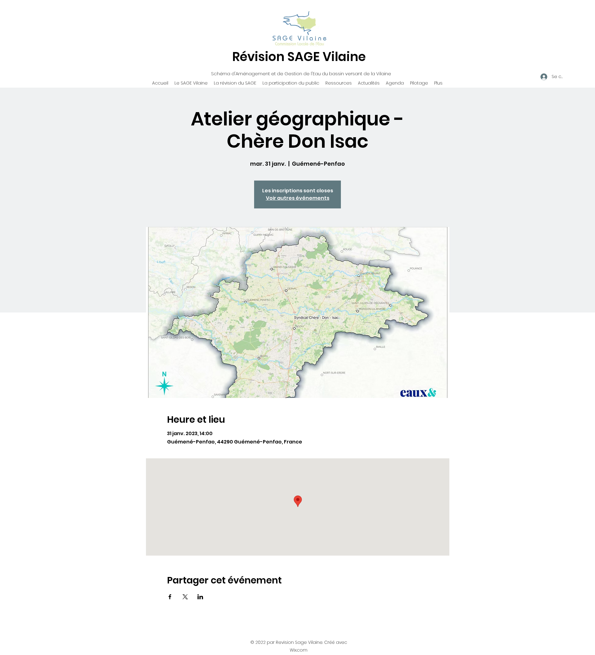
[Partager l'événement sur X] (185, 596)
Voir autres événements (297, 198)
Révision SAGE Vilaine (299, 56)
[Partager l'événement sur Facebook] (170, 596)
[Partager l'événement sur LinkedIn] (200, 596)
